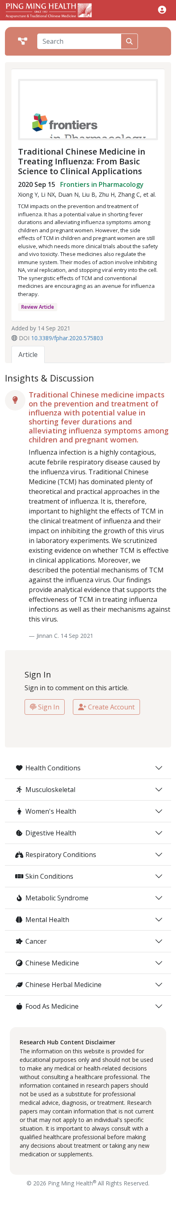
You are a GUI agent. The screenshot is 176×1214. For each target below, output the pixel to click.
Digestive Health (50, 832)
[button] (162, 9)
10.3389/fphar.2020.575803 (67, 338)
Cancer (36, 941)
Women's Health (50, 811)
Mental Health (47, 919)
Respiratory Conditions (60, 854)
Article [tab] (28, 354)
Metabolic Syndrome (56, 897)
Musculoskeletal (50, 789)
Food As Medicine (52, 1006)
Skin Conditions (49, 876)
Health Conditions (53, 767)
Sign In (47, 706)
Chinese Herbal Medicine (63, 984)
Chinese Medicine (52, 962)
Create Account (110, 706)
